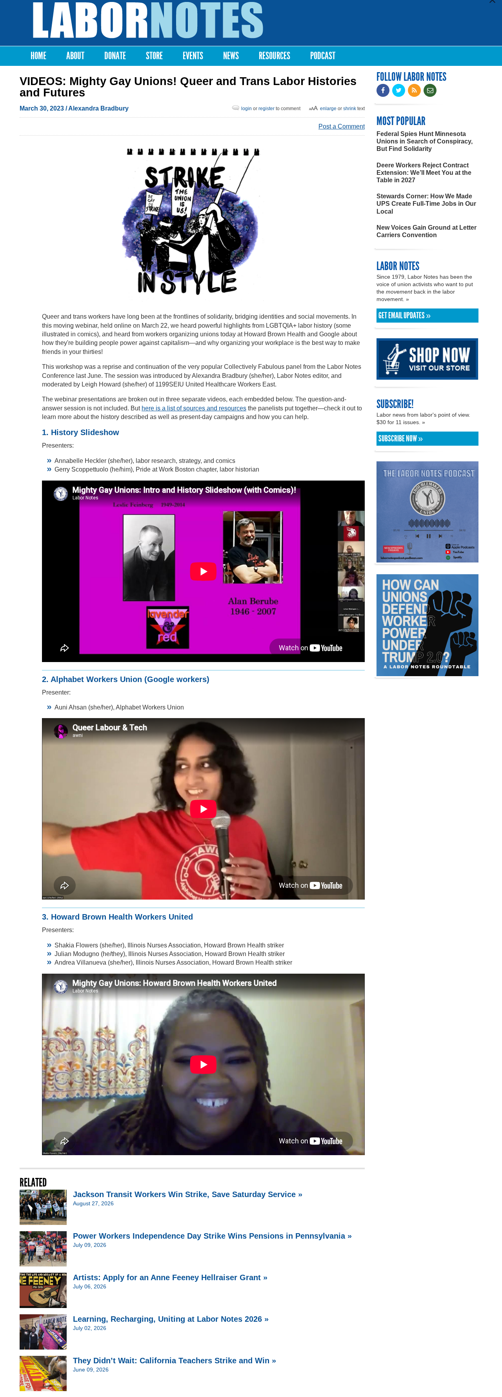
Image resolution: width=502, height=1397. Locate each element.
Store (154, 56)
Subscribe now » (400, 439)
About (75, 56)
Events (193, 56)
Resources (274, 56)
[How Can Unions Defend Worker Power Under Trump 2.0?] (427, 672)
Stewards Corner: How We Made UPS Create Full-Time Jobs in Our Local (426, 203)
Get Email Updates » (404, 315)
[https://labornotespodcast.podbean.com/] (427, 559)
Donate (115, 56)
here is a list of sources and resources (194, 408)
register (266, 108)
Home (38, 56)
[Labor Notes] (148, 20)
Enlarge (328, 108)
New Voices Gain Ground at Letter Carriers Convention (426, 231)
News (231, 56)
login (246, 108)
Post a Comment (341, 126)
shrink (349, 108)
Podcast (322, 56)
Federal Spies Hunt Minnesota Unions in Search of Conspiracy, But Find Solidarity (424, 141)
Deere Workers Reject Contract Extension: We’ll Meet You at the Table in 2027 (423, 172)
